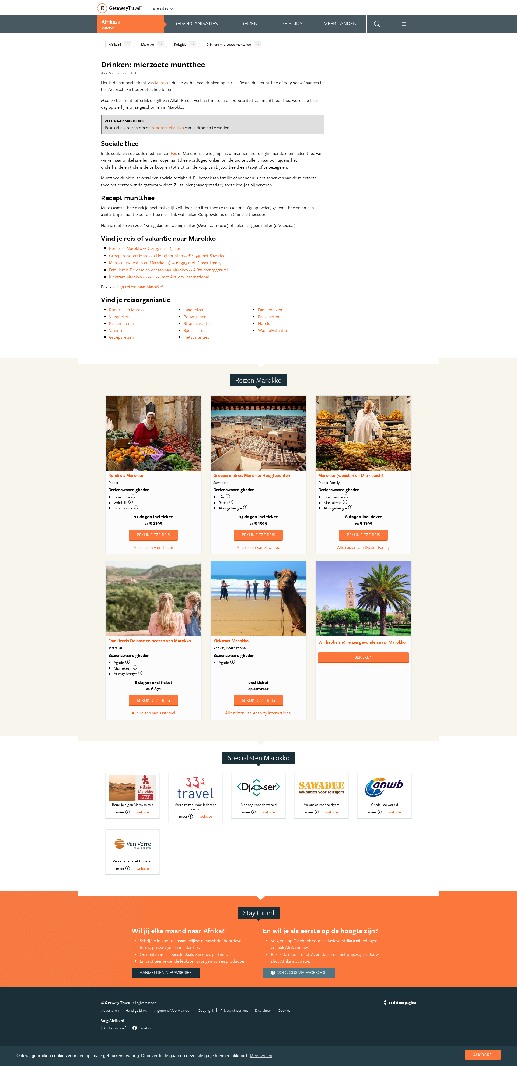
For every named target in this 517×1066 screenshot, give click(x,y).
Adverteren (110, 1010)
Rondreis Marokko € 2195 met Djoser (144, 248)
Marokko (147, 44)
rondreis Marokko (168, 127)
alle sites (161, 8)
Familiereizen (270, 309)
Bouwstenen (195, 316)
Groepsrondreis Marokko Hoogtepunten (251, 475)
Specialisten (195, 330)
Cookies (284, 1010)
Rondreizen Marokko (128, 309)
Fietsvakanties (196, 337)
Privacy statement (234, 1010)
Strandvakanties (198, 323)
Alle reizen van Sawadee (258, 547)
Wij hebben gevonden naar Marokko (362, 642)
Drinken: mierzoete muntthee (228, 44)
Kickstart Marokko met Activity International (159, 277)
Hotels (264, 323)
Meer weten (261, 1055)
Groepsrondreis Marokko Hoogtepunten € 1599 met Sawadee (167, 255)
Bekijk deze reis (153, 535)
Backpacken (268, 316)
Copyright (206, 1010)
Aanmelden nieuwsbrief (165, 972)
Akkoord (482, 1054)
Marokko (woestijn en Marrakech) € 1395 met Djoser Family (165, 262)
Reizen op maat (123, 323)
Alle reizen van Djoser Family (363, 547)
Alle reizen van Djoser (153, 547)
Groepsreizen (121, 337)
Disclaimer (263, 1010)
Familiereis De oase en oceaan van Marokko (149, 641)
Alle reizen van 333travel (153, 713)
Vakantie (116, 330)
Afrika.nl (115, 44)
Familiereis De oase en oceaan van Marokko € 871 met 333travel (168, 270)
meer (120, 812)
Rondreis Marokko (125, 475)
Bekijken (363, 657)
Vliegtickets (119, 316)
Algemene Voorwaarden (172, 1010)
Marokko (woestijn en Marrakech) (350, 475)
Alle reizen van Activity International (258, 713)
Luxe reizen (194, 309)
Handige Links (136, 1010)
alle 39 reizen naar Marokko (137, 287)
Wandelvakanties (273, 330)
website (143, 812)
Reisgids (180, 44)
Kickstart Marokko (231, 641)
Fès (174, 153)
